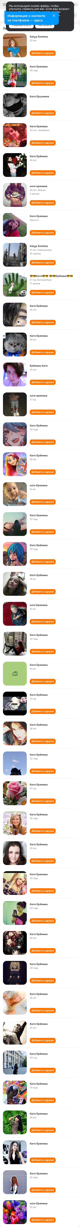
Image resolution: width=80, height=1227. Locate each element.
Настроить (44, 25)
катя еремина (38, 186)
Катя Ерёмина (39, 156)
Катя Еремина (39, 66)
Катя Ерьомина (39, 96)
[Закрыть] (54, 16)
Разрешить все (21, 25)
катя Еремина (38, 485)
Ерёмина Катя (39, 365)
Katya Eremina (39, 36)
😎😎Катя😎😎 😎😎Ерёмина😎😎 (51, 276)
